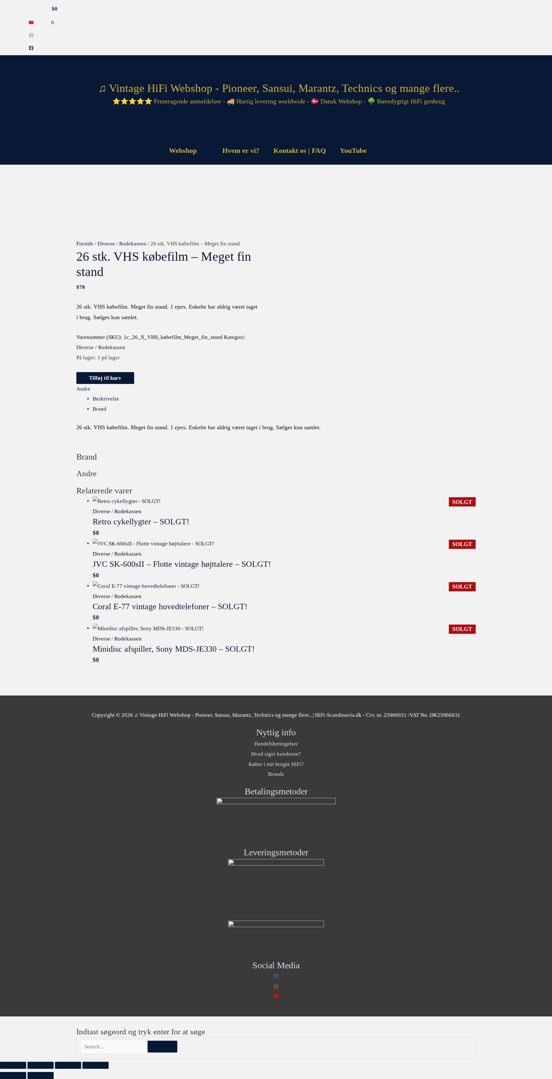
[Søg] (162, 1047)
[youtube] (31, 23)
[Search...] (114, 1047)
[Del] (68, 1065)
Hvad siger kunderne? (276, 754)
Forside (84, 244)
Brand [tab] (99, 409)
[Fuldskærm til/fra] (40, 1065)
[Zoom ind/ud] (13, 1065)
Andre (83, 389)
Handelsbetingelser (276, 744)
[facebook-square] (31, 49)
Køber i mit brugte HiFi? (276, 764)
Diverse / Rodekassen (121, 244)
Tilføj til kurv (105, 378)
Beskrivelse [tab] (106, 399)
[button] (382, 150)
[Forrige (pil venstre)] (13, 1075)
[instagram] (31, 36)
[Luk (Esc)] (95, 1065)
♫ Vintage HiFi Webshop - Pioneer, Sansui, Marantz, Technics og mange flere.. (279, 88)
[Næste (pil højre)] (40, 1075)
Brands (276, 774)
